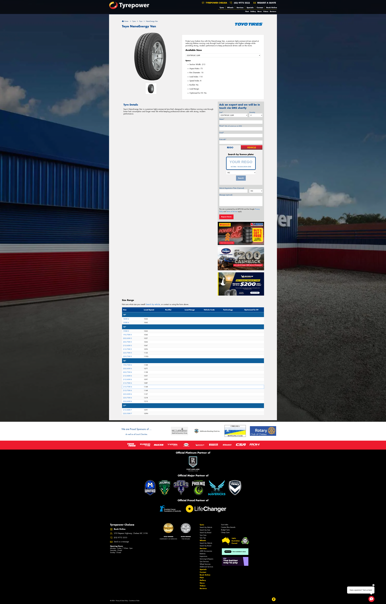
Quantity (252, 112)
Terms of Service (232, 212)
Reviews (273, 11)
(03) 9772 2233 (242, 3)
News (259, 11)
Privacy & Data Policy (122, 600)
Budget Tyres (225, 530)
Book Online (271, 7)
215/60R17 (127, 410)
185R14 (126, 319)
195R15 (126, 331)
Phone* (230, 126)
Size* (221, 112)
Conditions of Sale (134, 600)
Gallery (253, 11)
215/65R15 (127, 346)
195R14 (126, 323)
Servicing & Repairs (206, 559)
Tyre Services (204, 561)
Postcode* (222, 139)
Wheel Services (205, 564)
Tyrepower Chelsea (216, 3)
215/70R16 (127, 383)
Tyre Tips (203, 538)
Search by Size (205, 530)
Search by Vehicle (206, 527)
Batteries (202, 554)
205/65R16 (127, 369)
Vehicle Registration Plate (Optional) (231, 188)
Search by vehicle (153, 304)
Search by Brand (205, 533)
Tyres (222, 7)
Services (240, 7)
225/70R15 (127, 353)
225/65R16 (127, 394)
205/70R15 (127, 342)
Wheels (230, 7)
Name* (221, 119)
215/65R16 (127, 379)
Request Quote (226, 217)
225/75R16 (127, 398)
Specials (250, 7)
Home (126, 21)
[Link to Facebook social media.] (274, 599)
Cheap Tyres (225, 532)
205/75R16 (127, 372)
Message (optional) (225, 195)
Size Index (224, 525)
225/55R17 (127, 413)
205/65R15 (127, 338)
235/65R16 (127, 401)
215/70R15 (127, 349)
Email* (221, 133)
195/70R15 (127, 335)
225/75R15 (127, 356)
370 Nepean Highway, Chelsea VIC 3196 (131, 533)
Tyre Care (203, 535)
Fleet (247, 11)
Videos (265, 11)
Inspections (203, 556)
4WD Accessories (206, 551)
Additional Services (206, 567)
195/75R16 (127, 365)
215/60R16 (127, 376)
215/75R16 (127, 387)
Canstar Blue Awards (228, 527)
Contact (260, 7)
